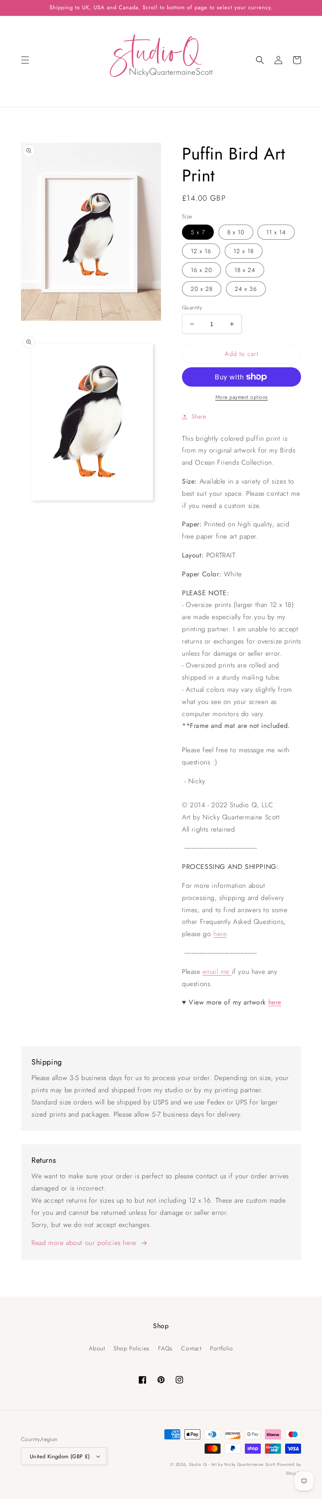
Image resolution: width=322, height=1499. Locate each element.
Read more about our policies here (83, 1243)
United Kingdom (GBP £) (60, 1456)
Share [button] (199, 416)
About (97, 1348)
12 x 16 (201, 251)
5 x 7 (198, 232)
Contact (191, 1348)
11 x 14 (276, 232)
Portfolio (221, 1348)
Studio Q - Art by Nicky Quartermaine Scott (232, 1464)
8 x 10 (235, 232)
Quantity (192, 307)
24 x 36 (246, 289)
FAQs (165, 1348)
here (219, 934)
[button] (25, 60)
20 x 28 (202, 289)
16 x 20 (201, 270)
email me (217, 971)
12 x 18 (244, 251)
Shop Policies (132, 1348)
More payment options (242, 397)
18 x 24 (244, 270)
